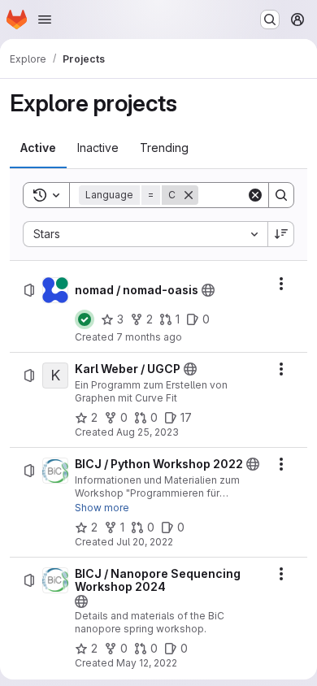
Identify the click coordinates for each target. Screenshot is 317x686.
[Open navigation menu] (45, 20)
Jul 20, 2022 (144, 542)
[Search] (281, 195)
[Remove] (188, 195)
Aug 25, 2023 (147, 432)
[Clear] (255, 195)
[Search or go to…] (270, 19)
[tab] (38, 148)
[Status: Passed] (84, 319)
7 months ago (149, 337)
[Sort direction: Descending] (281, 234)
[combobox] (145, 234)
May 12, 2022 (146, 663)
